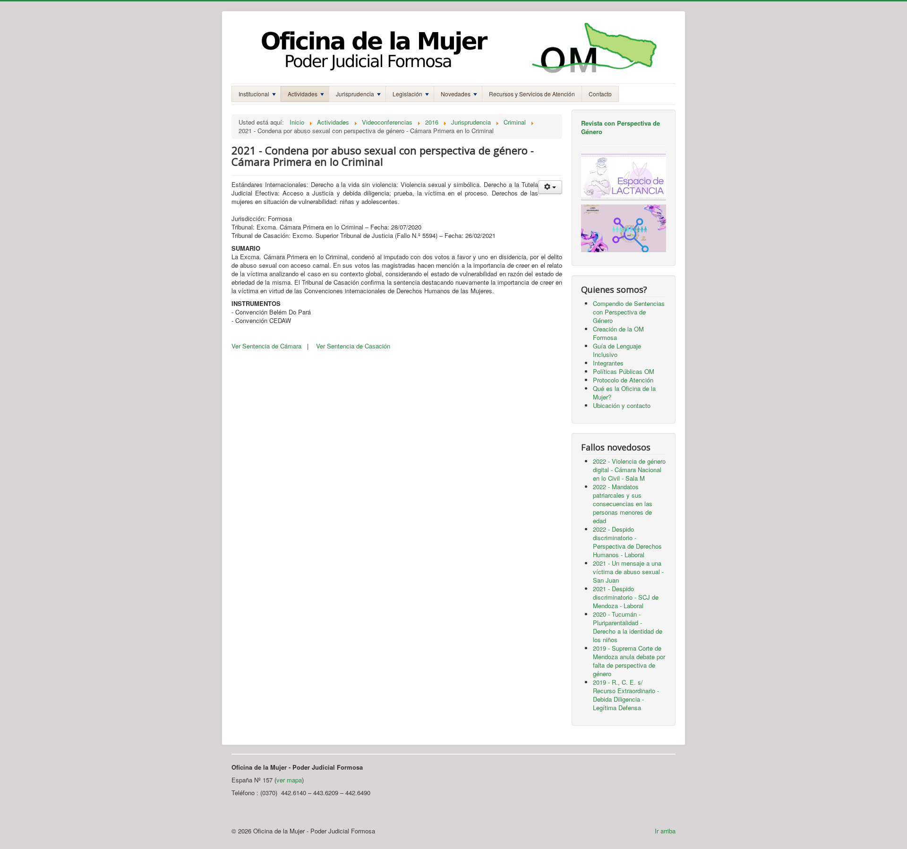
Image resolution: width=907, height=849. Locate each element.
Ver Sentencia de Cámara (266, 345)
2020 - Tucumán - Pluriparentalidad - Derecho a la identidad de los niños (627, 627)
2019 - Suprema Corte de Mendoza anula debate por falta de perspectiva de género (629, 661)
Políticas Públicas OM (623, 371)
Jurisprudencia (355, 94)
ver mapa (289, 779)
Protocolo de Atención (623, 379)
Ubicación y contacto (621, 405)
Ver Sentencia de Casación (353, 345)
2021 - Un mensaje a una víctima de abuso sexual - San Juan (628, 572)
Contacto (600, 94)
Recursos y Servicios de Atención (532, 94)
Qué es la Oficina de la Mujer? (624, 392)
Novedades (456, 94)
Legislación (407, 94)
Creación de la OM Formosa (618, 333)
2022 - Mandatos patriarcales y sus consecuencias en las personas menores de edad (622, 503)
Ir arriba (665, 830)
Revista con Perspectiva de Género (620, 127)
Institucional (254, 94)
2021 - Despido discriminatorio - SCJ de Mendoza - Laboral (626, 597)
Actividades (302, 94)
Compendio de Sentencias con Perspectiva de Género (629, 312)
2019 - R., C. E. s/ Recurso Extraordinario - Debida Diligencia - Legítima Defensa (626, 695)
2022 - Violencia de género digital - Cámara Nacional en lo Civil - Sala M (629, 470)
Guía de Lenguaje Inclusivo (617, 350)
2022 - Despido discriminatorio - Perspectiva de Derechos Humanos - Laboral (627, 542)
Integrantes (608, 362)
